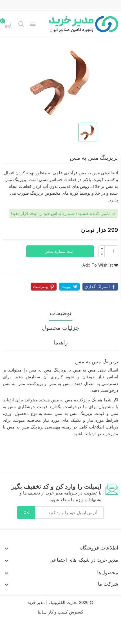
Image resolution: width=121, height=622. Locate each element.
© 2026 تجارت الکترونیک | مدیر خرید (60, 602)
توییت (66, 286)
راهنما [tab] (60, 342)
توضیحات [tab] (60, 313)
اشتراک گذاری (97, 286)
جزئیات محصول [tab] (60, 327)
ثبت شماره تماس (59, 251)
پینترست (40, 286)
